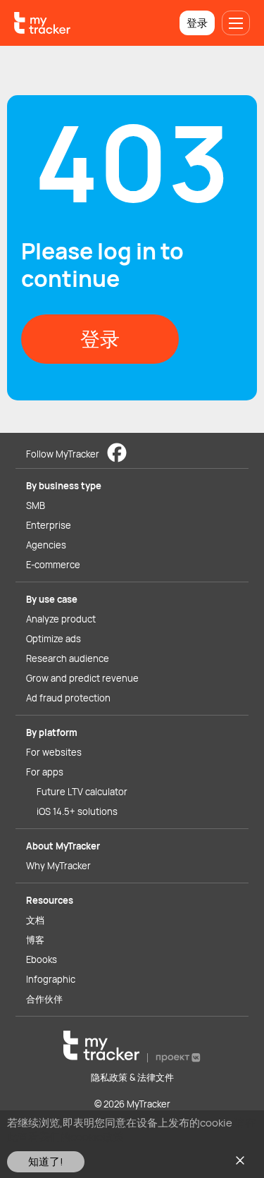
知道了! (45, 1161)
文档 (35, 920)
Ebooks (41, 959)
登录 (197, 23)
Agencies (46, 545)
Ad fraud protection (68, 698)
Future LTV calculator (82, 791)
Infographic (50, 979)
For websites (54, 752)
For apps (44, 772)
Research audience (67, 658)
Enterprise (48, 525)
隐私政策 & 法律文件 (132, 1077)
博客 (35, 939)
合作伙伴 (44, 999)
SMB (35, 505)
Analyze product (61, 619)
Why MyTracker (58, 865)
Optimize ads (53, 638)
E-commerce (53, 564)
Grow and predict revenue (82, 678)
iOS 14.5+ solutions (77, 811)
